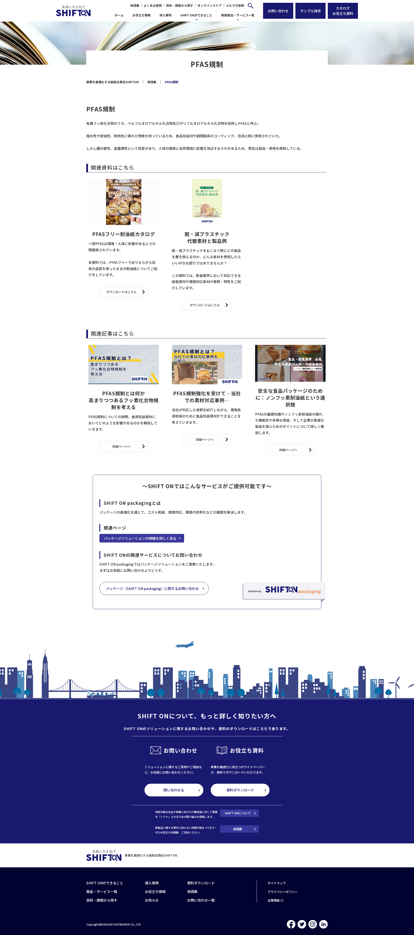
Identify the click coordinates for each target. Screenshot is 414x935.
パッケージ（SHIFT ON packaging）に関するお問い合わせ (152, 588)
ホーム (119, 15)
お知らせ (152, 900)
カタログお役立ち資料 (342, 11)
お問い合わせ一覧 (201, 900)
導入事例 (165, 15)
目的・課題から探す (179, 5)
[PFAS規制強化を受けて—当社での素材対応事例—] (207, 365)
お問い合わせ (278, 10)
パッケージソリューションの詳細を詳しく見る (140, 538)
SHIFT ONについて (238, 813)
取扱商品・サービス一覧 (237, 15)
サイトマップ (277, 883)
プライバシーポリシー (283, 892)
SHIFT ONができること (196, 15)
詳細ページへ (121, 446)
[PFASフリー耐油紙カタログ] (123, 202)
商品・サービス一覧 (101, 891)
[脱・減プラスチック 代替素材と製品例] (207, 202)
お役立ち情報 (141, 15)
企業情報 (274, 900)
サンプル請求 (310, 10)
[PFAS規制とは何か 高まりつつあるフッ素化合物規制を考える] (123, 365)
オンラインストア (210, 5)
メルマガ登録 (235, 5)
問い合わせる (173, 790)
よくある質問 (153, 5)
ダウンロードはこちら (121, 292)
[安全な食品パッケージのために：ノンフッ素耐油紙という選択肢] (290, 363)
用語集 (134, 5)
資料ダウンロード (240, 790)
